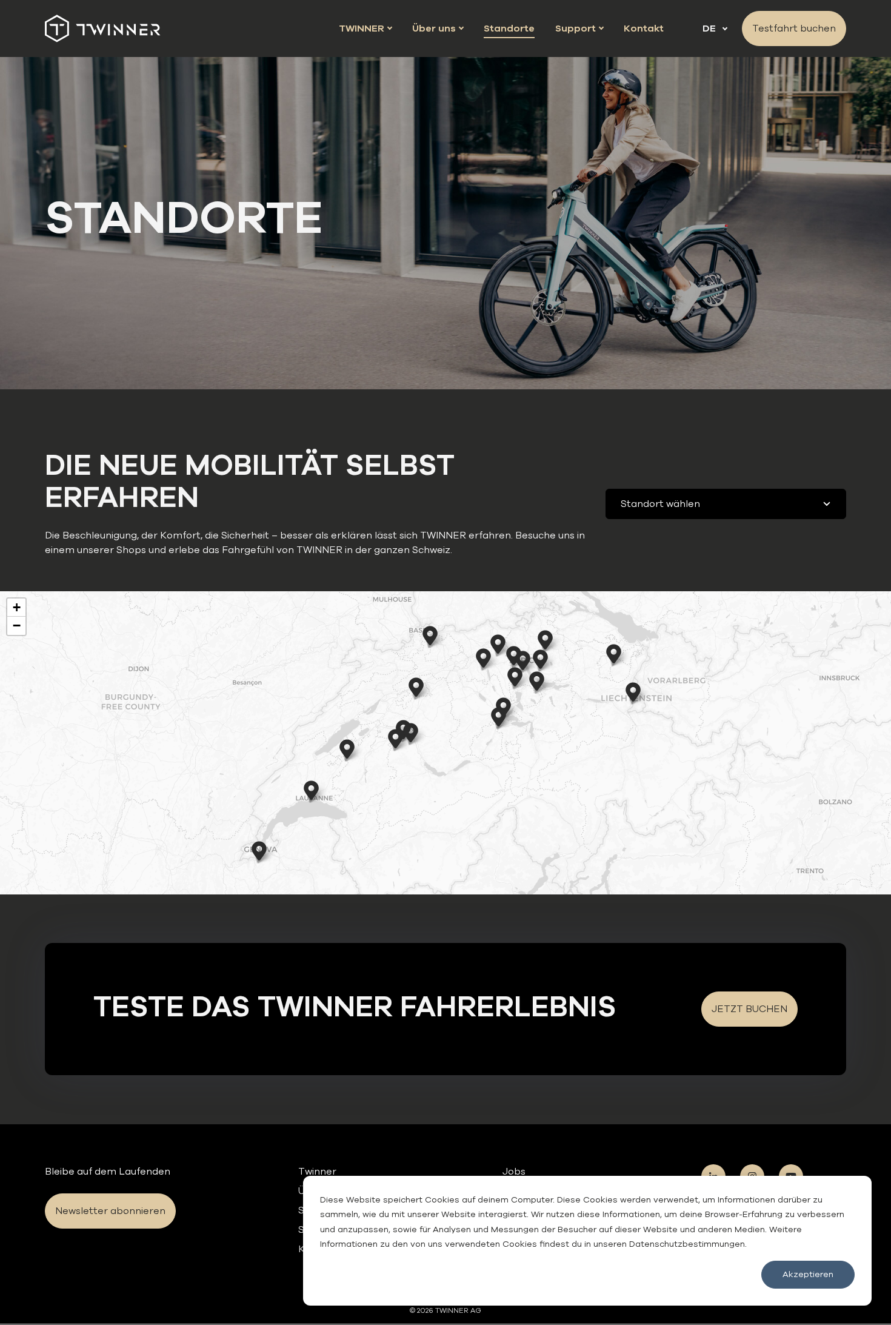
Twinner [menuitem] (317, 1171)
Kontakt (644, 28)
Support (579, 28)
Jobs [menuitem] (514, 1171)
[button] (514, 677)
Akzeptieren (808, 1274)
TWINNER (365, 28)
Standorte (509, 28)
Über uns (437, 28)
